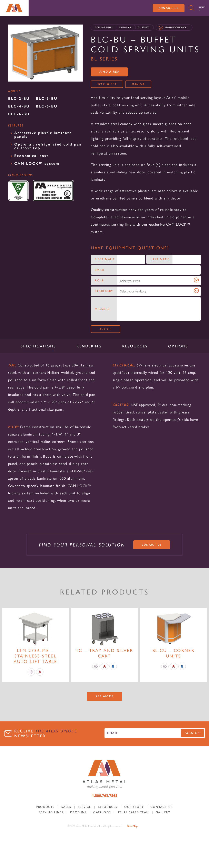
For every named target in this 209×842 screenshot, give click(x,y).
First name (105, 259)
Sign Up (192, 733)
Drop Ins (78, 812)
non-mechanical (176, 27)
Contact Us (168, 8)
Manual (138, 84)
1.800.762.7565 (104, 795)
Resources (108, 807)
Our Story (134, 807)
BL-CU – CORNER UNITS (173, 653)
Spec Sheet (107, 84)
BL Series (143, 27)
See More (104, 696)
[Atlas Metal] (14, 8)
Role (99, 280)
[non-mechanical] (31, 672)
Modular (125, 27)
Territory (104, 291)
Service (84, 807)
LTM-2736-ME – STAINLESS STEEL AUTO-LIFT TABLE (35, 656)
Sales (66, 807)
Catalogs (102, 812)
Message (102, 309)
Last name (160, 259)
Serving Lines (104, 27)
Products (45, 807)
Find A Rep (109, 72)
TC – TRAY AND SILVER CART (104, 653)
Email (100, 270)
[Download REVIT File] (113, 666)
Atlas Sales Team (133, 812)
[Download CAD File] (39, 672)
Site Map (132, 825)
